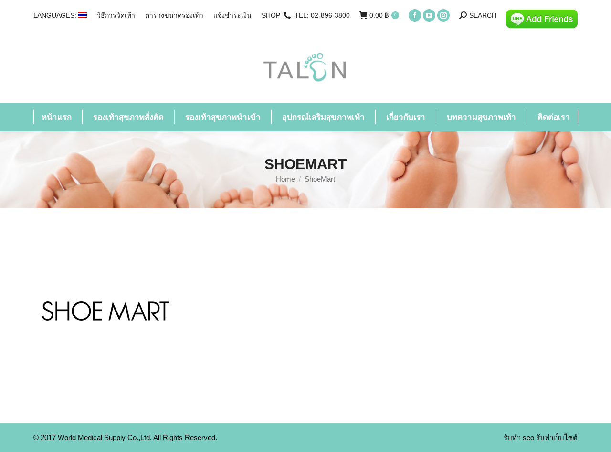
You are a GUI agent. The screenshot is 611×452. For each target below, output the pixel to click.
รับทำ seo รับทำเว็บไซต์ (541, 437)
